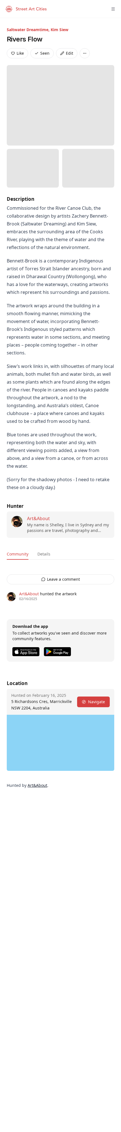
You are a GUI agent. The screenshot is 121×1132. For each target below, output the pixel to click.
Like (20, 53)
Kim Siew (59, 29)
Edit (69, 53)
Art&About (38, 518)
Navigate (96, 701)
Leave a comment (63, 579)
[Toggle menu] (113, 9)
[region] (60, 743)
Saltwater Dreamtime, (29, 29)
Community (17, 554)
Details (43, 554)
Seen (45, 53)
